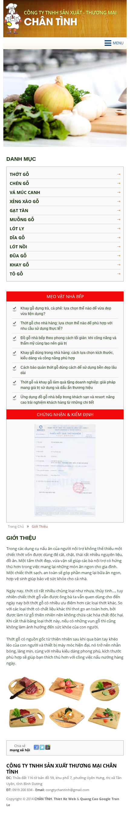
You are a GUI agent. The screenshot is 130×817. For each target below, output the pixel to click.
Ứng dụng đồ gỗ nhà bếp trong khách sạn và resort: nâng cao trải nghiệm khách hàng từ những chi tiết (68, 400)
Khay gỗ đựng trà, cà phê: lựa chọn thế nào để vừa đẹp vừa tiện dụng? (66, 311)
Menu (118, 43)
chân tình (13, 18)
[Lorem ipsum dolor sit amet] (65, 470)
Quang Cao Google (95, 798)
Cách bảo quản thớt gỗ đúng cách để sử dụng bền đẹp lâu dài (69, 370)
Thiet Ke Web (65, 798)
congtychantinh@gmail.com (67, 789)
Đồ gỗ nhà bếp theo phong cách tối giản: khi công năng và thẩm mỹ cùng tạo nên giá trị (68, 340)
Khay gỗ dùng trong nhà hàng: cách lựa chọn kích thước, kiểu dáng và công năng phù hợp (67, 355)
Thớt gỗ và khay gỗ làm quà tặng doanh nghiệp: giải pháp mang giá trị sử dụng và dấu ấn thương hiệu (68, 385)
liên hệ (104, 759)
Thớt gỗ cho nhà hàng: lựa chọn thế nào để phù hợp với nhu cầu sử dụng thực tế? (66, 326)
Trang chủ (16, 526)
